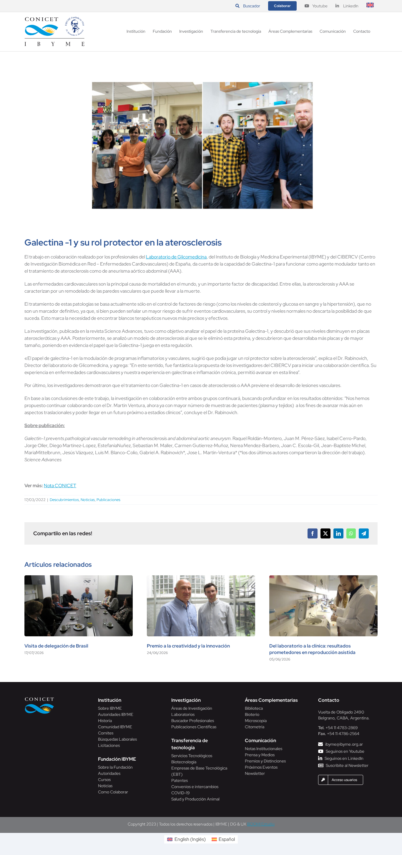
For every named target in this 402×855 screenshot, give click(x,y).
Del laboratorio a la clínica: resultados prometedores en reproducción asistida (312, 649)
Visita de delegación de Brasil (56, 646)
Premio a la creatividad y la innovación (188, 646)
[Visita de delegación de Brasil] (78, 578)
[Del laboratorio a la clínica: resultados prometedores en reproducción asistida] (323, 578)
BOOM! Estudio (261, 824)
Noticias (88, 499)
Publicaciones (108, 499)
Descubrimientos (64, 499)
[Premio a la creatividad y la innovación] (201, 578)
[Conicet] (39, 699)
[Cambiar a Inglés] (370, 6)
